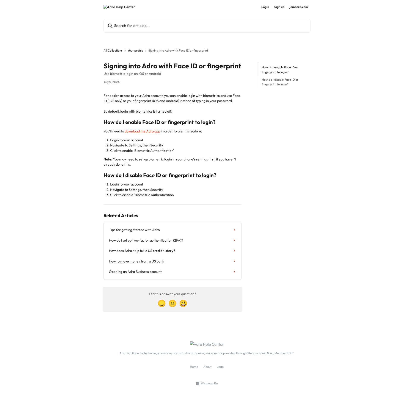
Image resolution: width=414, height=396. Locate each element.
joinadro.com (299, 6)
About (207, 367)
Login (265, 6)
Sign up (279, 6)
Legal (220, 367)
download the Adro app (142, 131)
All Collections (113, 50)
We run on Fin (209, 383)
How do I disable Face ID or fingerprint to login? (280, 82)
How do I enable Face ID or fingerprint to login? (280, 69)
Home (194, 367)
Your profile (135, 50)
